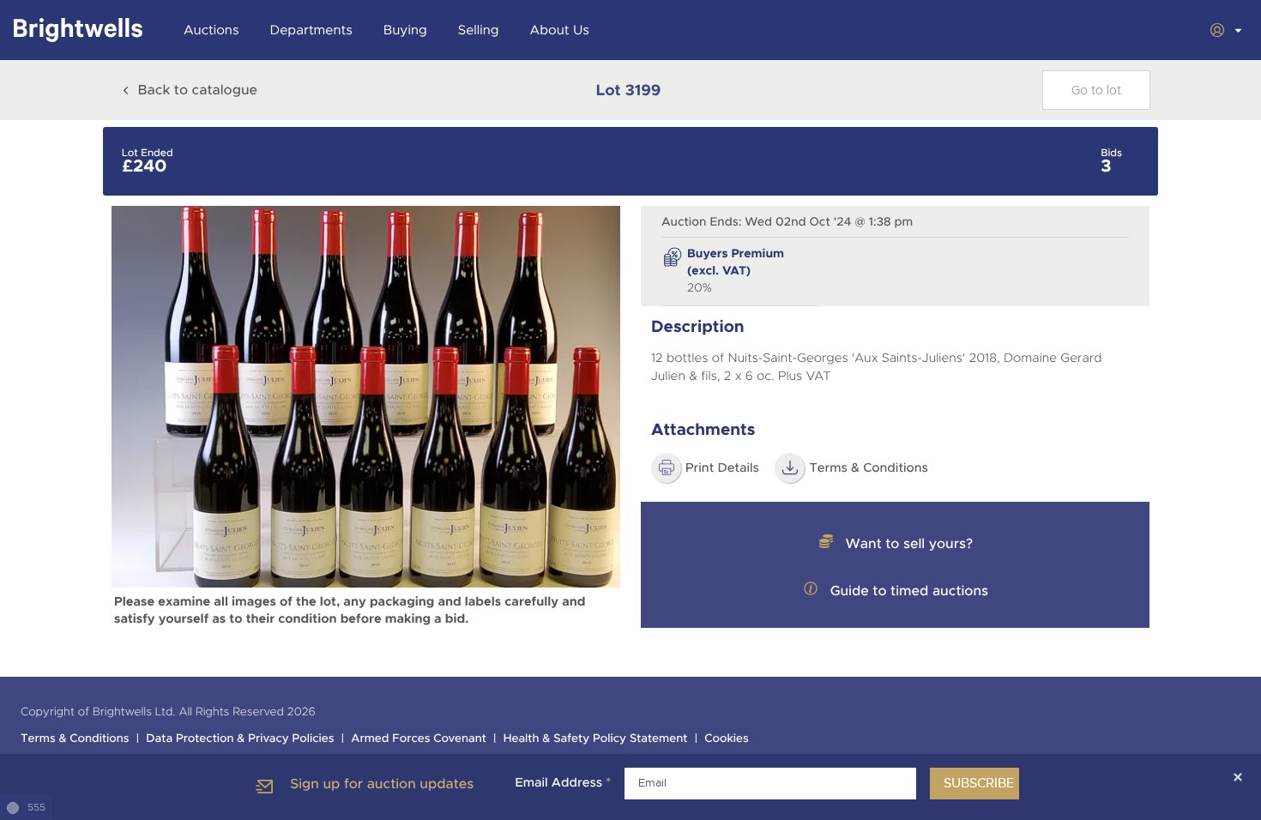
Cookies (726, 739)
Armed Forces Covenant (418, 739)
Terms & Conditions (868, 468)
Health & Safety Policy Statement (596, 739)
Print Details (722, 468)
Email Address (563, 783)
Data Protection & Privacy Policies (240, 739)
